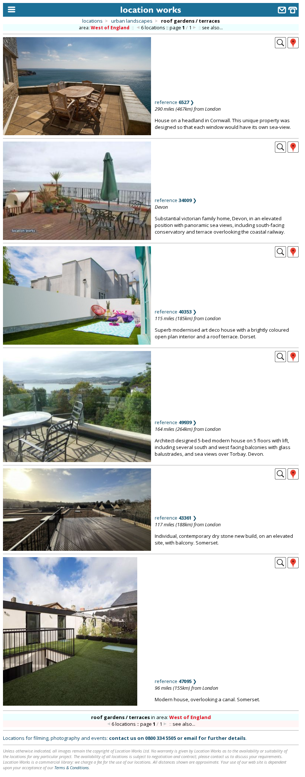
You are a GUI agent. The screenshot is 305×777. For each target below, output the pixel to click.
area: (104, 28)
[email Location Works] (281, 11)
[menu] (10, 9)
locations (92, 20)
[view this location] (280, 46)
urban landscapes (131, 20)
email (190, 738)
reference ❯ (174, 102)
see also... (212, 28)
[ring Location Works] (293, 11)
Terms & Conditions (71, 767)
